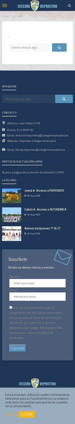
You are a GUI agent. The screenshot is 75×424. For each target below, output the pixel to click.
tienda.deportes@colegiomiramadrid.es (40, 149)
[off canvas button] (4, 5)
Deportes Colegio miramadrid (37, 141)
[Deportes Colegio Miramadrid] (37, 382)
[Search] (69, 5)
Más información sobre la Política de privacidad (36, 332)
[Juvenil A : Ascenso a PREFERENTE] (11, 195)
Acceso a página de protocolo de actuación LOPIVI (33, 172)
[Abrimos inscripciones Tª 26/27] (11, 233)
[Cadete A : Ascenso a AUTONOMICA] (11, 214)
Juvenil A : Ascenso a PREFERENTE (44, 190)
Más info (12, 414)
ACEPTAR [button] (26, 414)
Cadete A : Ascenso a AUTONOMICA (45, 209)
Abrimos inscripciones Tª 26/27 (42, 228)
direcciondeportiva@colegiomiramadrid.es (42, 135)
